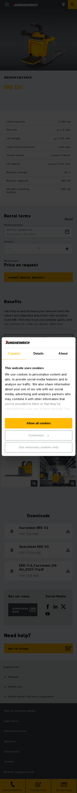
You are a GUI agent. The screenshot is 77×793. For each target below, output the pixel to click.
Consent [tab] (14, 353)
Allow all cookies (38, 423)
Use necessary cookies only (39, 447)
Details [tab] (38, 353)
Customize (36, 435)
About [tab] (63, 353)
